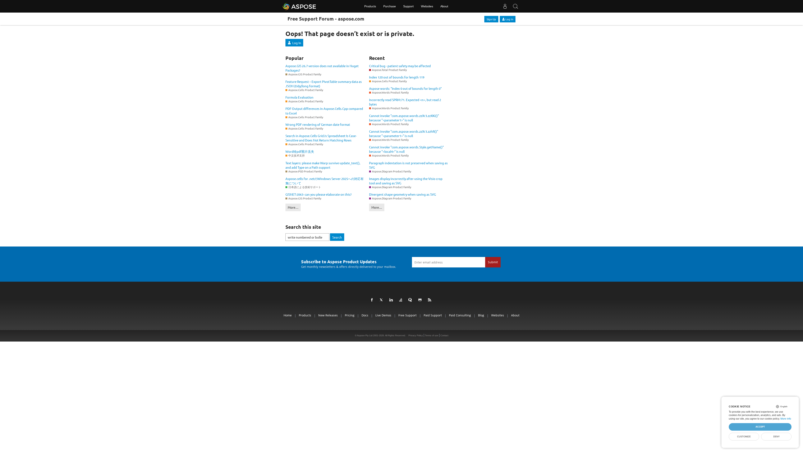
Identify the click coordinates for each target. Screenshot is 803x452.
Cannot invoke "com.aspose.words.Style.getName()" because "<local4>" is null (406, 149)
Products (370, 6)
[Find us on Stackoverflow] (401, 300)
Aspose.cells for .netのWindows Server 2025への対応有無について (324, 181)
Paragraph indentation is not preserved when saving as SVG (408, 165)
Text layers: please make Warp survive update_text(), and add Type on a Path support (322, 165)
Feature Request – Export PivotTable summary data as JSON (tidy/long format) (323, 84)
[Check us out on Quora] (411, 300)
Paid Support (433, 315)
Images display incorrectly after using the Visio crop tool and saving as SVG (405, 181)
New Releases (328, 315)
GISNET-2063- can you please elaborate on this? (318, 194)
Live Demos (383, 315)
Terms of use (431, 335)
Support (408, 6)
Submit (493, 262)
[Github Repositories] (420, 300)
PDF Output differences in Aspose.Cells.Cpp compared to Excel (324, 111)
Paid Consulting (460, 315)
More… (293, 207)
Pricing (349, 315)
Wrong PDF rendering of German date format (317, 124)
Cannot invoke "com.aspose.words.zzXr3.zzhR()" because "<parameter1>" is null (403, 133)
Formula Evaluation (299, 97)
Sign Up (491, 19)
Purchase (389, 6)
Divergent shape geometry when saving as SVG (402, 194)
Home (288, 315)
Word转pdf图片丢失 (299, 151)
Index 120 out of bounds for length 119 (396, 77)
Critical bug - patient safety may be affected (400, 66)
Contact (444, 335)
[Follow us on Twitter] (382, 300)
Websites (427, 6)
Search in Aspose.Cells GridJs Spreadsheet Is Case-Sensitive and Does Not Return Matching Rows (321, 138)
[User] (505, 6)
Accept (760, 426)
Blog (481, 315)
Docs (365, 315)
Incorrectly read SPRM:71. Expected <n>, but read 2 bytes (405, 102)
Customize (744, 436)
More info (785, 418)
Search (337, 237)
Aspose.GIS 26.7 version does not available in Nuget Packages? (322, 68)
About (444, 6)
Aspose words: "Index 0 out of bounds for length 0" (405, 88)
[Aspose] (299, 6)
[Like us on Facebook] (372, 300)
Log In (509, 19)
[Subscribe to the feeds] (430, 300)
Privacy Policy (415, 335)
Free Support (407, 315)
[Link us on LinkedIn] (392, 300)
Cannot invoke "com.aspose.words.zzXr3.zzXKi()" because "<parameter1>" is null (404, 118)
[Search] (515, 6)
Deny (776, 436)
